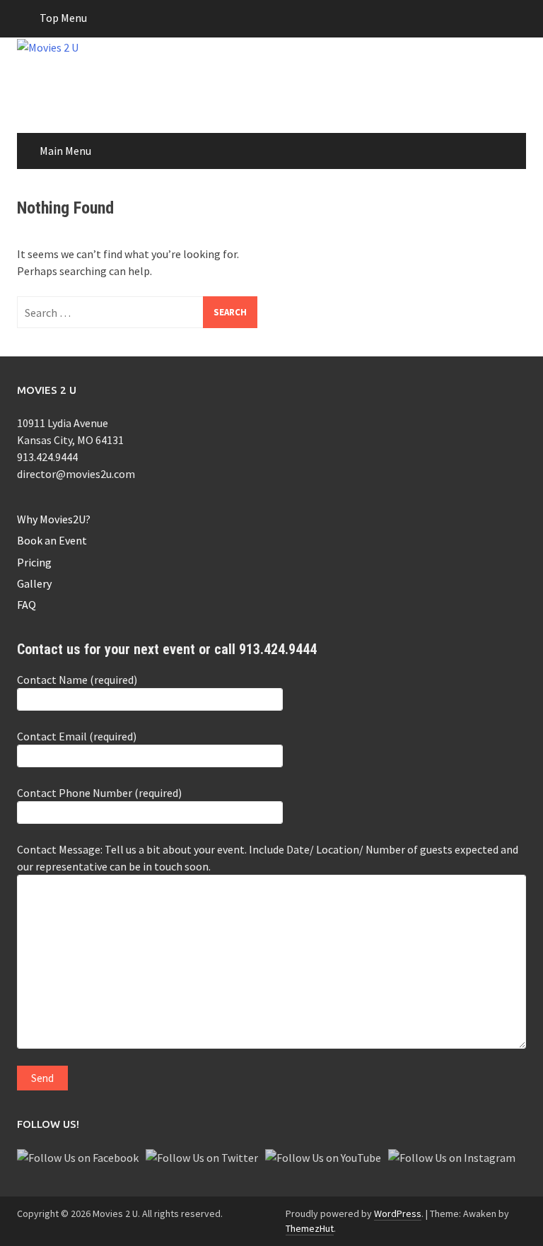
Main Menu (65, 151)
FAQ (26, 605)
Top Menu (63, 18)
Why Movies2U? (53, 519)
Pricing (34, 562)
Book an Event (52, 540)
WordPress (397, 1213)
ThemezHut (310, 1228)
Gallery (34, 583)
